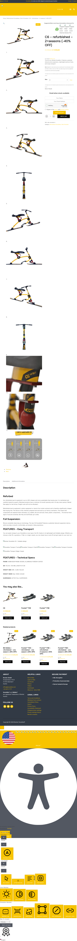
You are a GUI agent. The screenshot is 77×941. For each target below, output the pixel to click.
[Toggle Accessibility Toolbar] (2, 727)
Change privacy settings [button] (34, 710)
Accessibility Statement (34, 708)
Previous (8, 469)
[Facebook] (4, 706)
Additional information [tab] (18, 481)
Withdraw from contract (34, 700)
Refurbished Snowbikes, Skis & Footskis (17, 18)
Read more (26, 661)
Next (7, 471)
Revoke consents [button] (32, 714)
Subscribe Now (59, 112)
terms (56, 109)
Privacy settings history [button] (34, 712)
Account (75, 1)
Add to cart (63, 116)
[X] (8, 706)
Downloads (31, 688)
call (6, 1)
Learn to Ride (31, 679)
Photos (30, 684)
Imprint (30, 704)
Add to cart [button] (26, 618)
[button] (70, 9)
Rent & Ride (31, 677)
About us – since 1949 (34, 690)
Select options (8, 618)
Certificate (31, 681)
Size (46, 79)
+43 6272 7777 (7, 689)
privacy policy (65, 109)
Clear (71, 80)
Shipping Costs (52, 58)
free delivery (28, 1)
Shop (4, 18)
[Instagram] (11, 706)
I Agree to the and (57, 109)
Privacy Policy (32, 706)
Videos (29, 686)
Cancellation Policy (33, 702)
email (2, 1)
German (70, 1)
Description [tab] (6, 481)
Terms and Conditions (34, 698)
